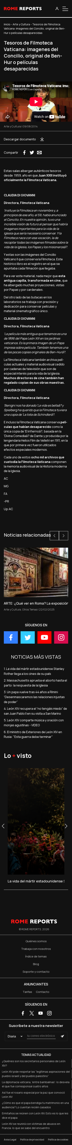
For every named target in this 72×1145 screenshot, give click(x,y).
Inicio (7, 24)
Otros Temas (29, 609)
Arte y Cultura (21, 24)
